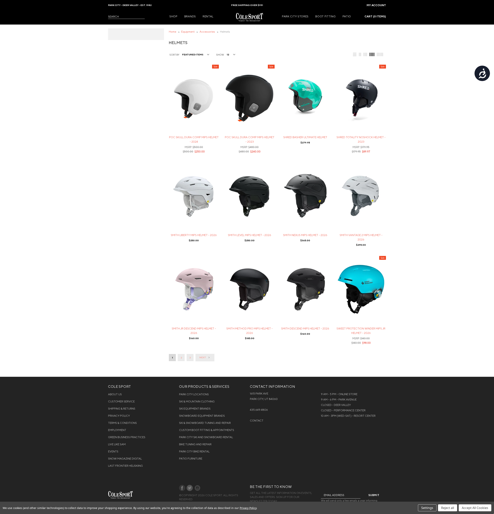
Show (220, 54)
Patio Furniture (190, 458)
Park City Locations (194, 394)
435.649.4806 (259, 409)
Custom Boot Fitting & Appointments (206, 430)
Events (113, 451)
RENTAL (208, 16)
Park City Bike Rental (194, 451)
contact (256, 420)
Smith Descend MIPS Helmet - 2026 (305, 328)
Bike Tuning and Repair (195, 444)
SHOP (173, 16)
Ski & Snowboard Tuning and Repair (205, 422)
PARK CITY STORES (295, 16)
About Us (115, 394)
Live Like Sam (117, 444)
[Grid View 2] (360, 54)
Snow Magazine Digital (125, 458)
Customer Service (121, 401)
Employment (117, 430)
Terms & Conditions (122, 422)
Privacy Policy (119, 415)
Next (202, 357)
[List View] (354, 54)
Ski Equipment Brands (195, 408)
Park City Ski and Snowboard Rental (206, 437)
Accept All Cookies (475, 508)
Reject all (447, 508)
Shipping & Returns (121, 408)
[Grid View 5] (380, 54)
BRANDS (190, 16)
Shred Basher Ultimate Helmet (305, 137)
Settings (427, 508)
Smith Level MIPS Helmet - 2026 (249, 235)
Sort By (174, 54)
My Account (376, 5)
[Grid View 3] (365, 54)
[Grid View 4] (372, 54)
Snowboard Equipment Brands (202, 415)
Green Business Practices (126, 437)
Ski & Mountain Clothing (197, 401)
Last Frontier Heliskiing (125, 465)
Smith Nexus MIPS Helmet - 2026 (305, 235)
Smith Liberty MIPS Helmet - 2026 (194, 235)
